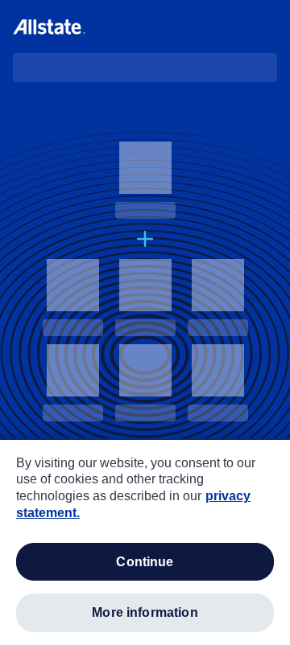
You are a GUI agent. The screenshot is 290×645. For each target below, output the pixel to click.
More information (145, 612)
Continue (144, 562)
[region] (145, 542)
